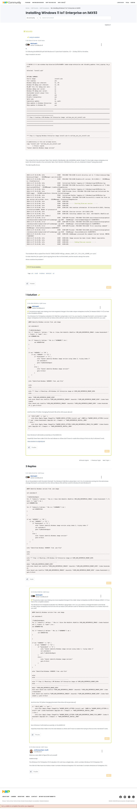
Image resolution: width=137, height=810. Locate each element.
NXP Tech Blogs (51, 2)
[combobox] (75, 18)
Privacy (4, 801)
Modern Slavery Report (26, 801)
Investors (21, 796)
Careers (13, 796)
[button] (101, 45)
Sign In (133, 2)
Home (27, 8)
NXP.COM (61, 2)
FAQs (127, 2)
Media (28, 796)
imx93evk (42, 273)
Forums (27, 2)
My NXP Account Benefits (47, 796)
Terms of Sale (17, 801)
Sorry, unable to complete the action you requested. (17, 806)
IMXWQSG (48, 273)
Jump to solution (34, 37)
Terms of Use (10, 801)
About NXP (5, 796)
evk (32, 273)
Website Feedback (44, 801)
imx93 (36, 273)
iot (53, 273)
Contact (34, 796)
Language (120, 2)
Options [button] (107, 25)
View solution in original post (36, 441)
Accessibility (36, 801)
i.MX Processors (44, 8)
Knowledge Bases (38, 2)
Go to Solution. (36, 267)
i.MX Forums (34, 8)
